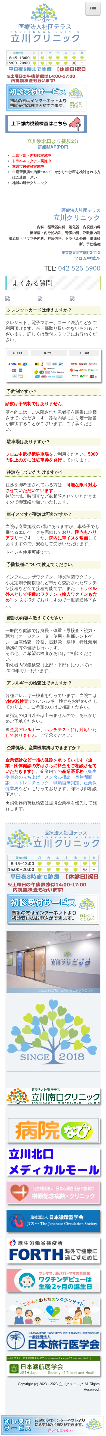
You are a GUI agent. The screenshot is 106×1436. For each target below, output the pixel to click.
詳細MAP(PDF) (53, 147)
